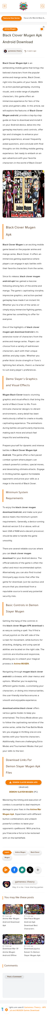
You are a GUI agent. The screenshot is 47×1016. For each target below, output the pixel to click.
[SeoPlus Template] (2, 1008)
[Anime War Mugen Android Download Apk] (13, 908)
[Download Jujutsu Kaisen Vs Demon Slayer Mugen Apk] (34, 938)
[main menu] (5, 6)
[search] (42, 6)
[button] (14, 870)
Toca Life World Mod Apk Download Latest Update (35, 18)
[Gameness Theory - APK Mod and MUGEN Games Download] (23, 6)
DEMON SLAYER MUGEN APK (25, 783)
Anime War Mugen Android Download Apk (11, 922)
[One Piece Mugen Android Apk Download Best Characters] (34, 908)
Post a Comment (14, 977)
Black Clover (35, 852)
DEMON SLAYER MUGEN (21, 792)
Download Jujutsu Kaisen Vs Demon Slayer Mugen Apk (32, 952)
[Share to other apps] (38, 870)
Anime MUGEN (21, 664)
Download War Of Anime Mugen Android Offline (10, 952)
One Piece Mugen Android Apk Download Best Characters (32, 924)
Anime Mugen (10, 29)
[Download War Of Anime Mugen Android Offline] (13, 938)
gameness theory (15, 51)
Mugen (7, 858)
